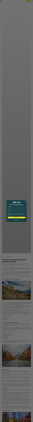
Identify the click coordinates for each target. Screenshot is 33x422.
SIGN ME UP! (16, 217)
